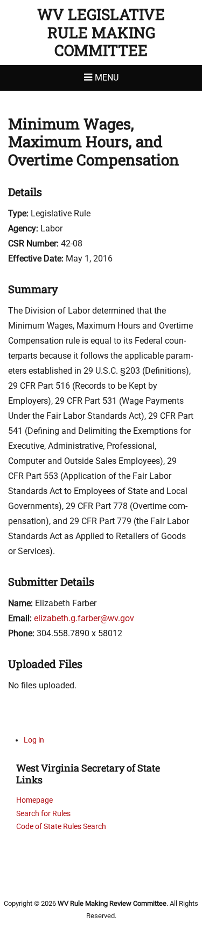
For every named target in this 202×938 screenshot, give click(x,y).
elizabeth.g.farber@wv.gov (84, 618)
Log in (34, 740)
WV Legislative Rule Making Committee (101, 32)
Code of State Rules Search (61, 826)
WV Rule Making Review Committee (112, 903)
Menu (107, 77)
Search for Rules (43, 813)
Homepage (34, 800)
